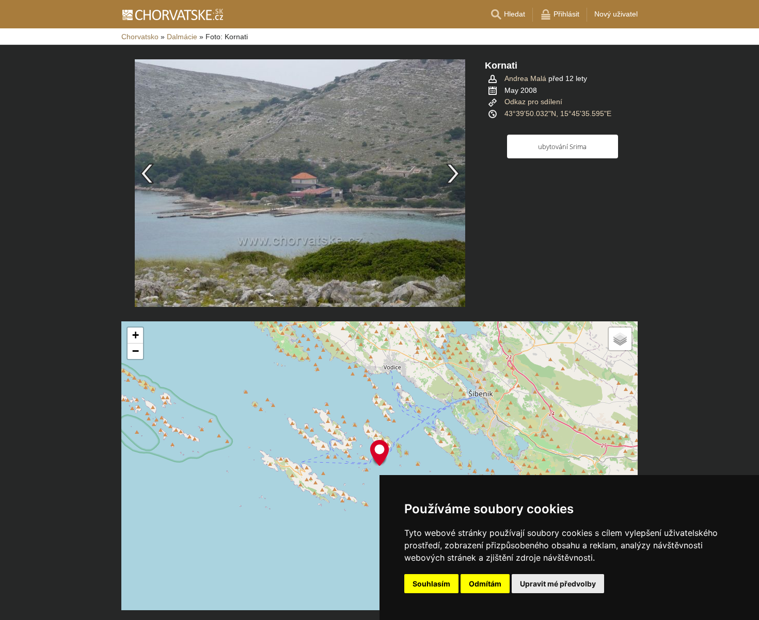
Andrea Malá (525, 78)
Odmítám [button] (485, 583)
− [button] (135, 351)
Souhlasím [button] (431, 583)
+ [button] (135, 335)
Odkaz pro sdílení (533, 101)
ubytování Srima (562, 146)
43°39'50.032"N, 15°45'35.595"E (557, 113)
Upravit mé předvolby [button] (558, 583)
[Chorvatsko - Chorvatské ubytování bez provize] (172, 14)
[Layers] (620, 339)
